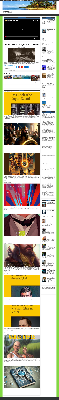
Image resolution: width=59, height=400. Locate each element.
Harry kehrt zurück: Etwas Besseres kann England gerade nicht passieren (51, 278)
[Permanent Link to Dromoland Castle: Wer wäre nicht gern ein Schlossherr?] (17, 77)
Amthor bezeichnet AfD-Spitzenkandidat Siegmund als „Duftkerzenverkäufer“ (51, 203)
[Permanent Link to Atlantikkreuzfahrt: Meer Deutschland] (26, 77)
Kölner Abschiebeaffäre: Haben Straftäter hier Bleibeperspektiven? (50, 261)
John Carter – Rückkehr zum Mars (8, 91)
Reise (7, 68)
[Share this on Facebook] (18, 67)
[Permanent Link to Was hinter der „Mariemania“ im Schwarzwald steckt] (35, 78)
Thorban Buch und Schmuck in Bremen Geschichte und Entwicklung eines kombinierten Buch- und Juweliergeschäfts (51, 58)
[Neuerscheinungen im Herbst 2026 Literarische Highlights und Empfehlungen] (44, 23)
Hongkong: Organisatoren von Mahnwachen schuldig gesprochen (51, 245)
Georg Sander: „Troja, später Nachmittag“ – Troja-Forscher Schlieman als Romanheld (51, 48)
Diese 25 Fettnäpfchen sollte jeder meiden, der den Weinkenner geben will (22, 45)
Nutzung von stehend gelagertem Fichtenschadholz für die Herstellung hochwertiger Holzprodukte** (47, 182)
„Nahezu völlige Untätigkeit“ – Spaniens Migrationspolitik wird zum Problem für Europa (51, 269)
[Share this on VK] (24, 67)
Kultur (18, 0)
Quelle (5, 119)
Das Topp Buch (10, 0)
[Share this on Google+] (19, 67)
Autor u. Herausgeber (22, 0)
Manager (19, 47)
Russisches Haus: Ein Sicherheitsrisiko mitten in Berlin (50, 229)
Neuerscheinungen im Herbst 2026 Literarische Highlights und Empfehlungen (51, 20)
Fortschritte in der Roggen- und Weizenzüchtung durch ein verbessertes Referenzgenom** (47, 191)
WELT (9, 68)
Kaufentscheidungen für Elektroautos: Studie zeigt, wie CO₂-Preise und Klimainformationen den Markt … (48, 173)
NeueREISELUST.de (7, 11)
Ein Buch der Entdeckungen (8, 182)
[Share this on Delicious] (28, 67)
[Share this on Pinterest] (21, 67)
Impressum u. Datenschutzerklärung (31, 0)
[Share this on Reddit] (22, 67)
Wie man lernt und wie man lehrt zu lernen (10, 243)
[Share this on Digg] (25, 67)
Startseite (4, 14)
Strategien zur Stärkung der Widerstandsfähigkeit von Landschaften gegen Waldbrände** (48, 164)
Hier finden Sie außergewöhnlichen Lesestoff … (10, 65)
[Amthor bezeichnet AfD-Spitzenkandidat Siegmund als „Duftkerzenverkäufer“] (44, 206)
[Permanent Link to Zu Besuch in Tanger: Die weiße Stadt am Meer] (8, 77)
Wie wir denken (6, 334)
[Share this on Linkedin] (27, 67)
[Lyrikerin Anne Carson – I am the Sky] (44, 33)
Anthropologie (6, 364)
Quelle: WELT (6, 64)
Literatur (15, 0)
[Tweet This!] (16, 67)
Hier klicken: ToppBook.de (21, 17)
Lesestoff (7, 0)
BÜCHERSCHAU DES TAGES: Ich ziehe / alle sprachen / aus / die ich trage (51, 102)
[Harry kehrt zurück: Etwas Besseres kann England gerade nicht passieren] (44, 281)
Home (3, 0)
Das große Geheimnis (7, 394)
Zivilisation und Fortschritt (7, 121)
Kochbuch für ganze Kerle (7, 273)
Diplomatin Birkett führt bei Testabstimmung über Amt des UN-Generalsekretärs (51, 253)
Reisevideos (8, 14)
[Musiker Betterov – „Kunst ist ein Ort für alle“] (44, 69)
